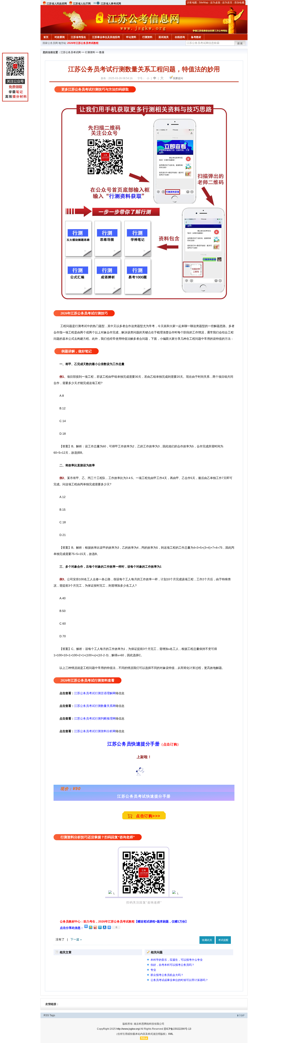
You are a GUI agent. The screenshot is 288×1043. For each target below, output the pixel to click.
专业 (153, 969)
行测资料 (147, 37)
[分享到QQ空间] (90, 927)
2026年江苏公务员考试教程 (82, 43)
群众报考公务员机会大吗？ (167, 975)
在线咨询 (180, 37)
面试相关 (164, 37)
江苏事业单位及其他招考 (106, 37)
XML (170, 1033)
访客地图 (192, 2)
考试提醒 (223, 940)
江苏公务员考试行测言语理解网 (95, 693)
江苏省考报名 (78, 37)
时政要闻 (60, 37)
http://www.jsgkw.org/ (128, 1028)
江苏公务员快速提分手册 (133, 744)
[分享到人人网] (104, 927)
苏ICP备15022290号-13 (177, 1028)
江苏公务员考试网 (71, 52)
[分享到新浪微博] (95, 927)
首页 (45, 37)
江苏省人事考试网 (111, 3)
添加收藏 (239, 2)
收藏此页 (207, 940)
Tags (52, 1015)
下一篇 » (76, 939)
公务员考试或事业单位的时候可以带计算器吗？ (179, 980)
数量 (101, 52)
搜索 (240, 43)
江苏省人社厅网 (82, 3)
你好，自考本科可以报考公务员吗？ (172, 964)
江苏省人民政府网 (57, 3)
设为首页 (227, 2)
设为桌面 (215, 2)
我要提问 (178, 78)
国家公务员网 (50, 43)
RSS (46, 1015)
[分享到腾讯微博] (99, 927)
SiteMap (203, 2)
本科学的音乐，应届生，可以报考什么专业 (177, 959)
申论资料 (131, 37)
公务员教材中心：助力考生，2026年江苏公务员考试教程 (124, 921)
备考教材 (196, 37)
